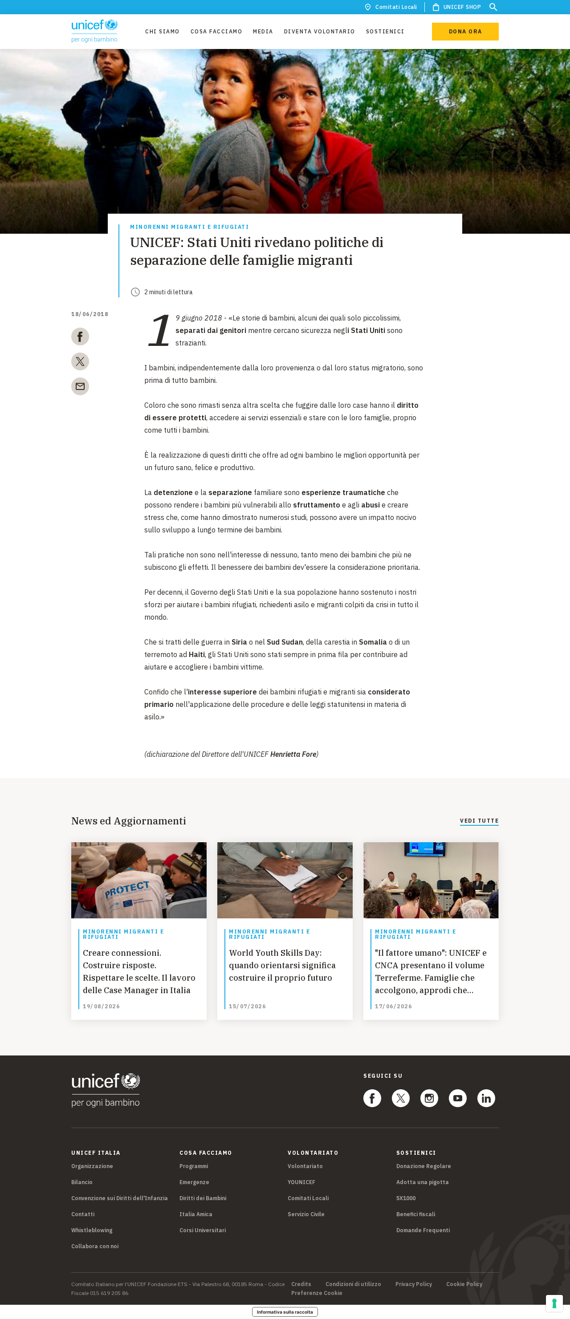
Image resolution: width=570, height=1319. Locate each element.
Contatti (82, 1214)
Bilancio (82, 1182)
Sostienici (385, 31)
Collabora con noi (94, 1246)
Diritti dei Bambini (202, 1198)
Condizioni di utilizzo (353, 1284)
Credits (301, 1284)
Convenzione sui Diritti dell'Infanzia (119, 1198)
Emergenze (194, 1182)
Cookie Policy (464, 1284)
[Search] (493, 7)
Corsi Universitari (202, 1230)
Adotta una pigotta (422, 1182)
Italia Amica (195, 1214)
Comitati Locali (396, 7)
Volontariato (305, 1166)
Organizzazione (92, 1166)
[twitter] (80, 363)
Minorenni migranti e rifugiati (189, 227)
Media (263, 31)
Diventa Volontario (319, 31)
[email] (80, 388)
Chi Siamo (162, 31)
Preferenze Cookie (316, 1293)
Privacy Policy (413, 1284)
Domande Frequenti (423, 1230)
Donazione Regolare (423, 1166)
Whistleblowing (91, 1230)
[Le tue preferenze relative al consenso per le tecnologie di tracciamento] (554, 1303)
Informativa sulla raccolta (285, 1312)
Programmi (193, 1166)
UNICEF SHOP (462, 7)
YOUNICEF (301, 1182)
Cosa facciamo (217, 31)
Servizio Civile (306, 1214)
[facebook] (80, 338)
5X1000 (405, 1198)
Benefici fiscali (415, 1214)
